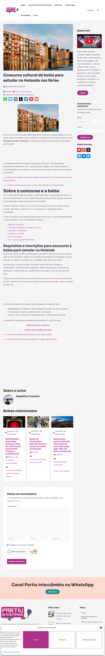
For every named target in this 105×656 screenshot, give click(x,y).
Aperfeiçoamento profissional (60, 463)
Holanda (8, 92)
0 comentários (28, 95)
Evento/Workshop (13, 473)
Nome (79, 127)
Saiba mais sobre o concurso (38, 325)
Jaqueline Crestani (12, 95)
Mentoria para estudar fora (91, 622)
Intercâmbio (25, 15)
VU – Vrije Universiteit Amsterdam (21, 240)
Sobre (23, 5)
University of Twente (16, 234)
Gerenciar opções (89, 640)
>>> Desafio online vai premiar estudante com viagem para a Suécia (30, 339)
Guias (36, 15)
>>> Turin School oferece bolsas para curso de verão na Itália (27, 334)
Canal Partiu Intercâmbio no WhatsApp (52, 584)
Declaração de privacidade (11, 652)
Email (79, 117)
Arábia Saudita (11, 463)
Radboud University (15, 224)
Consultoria (70, 5)
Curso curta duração (23, 92)
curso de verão (36, 462)
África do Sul (13, 457)
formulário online (56, 278)
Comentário (12, 506)
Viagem (9, 476)
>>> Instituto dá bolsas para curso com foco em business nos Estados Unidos (33, 185)
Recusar (62, 640)
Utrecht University (15, 237)
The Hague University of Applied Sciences (24, 228)
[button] (101, 628)
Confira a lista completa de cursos (38, 330)
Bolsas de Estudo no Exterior (39, 5)
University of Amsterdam (17, 230)
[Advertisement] (38, 154)
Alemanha (9, 460)
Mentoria (58, 5)
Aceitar (35, 640)
